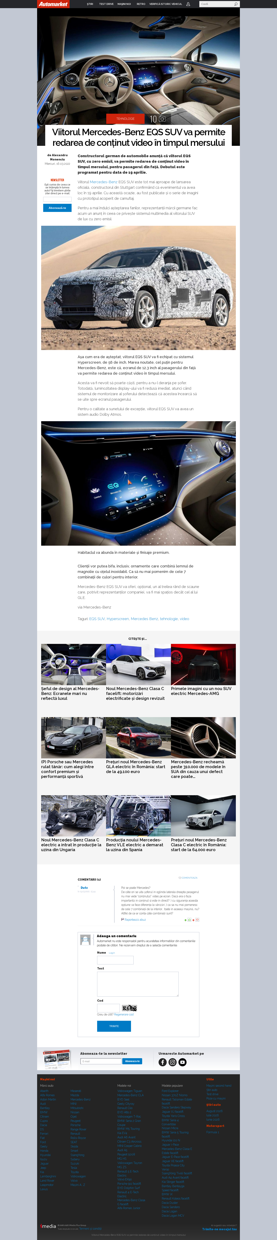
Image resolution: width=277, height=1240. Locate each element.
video (184, 619)
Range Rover (78, 1129)
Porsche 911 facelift (129, 1183)
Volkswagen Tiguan (129, 1091)
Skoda (74, 1146)
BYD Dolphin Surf (128, 1188)
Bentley (45, 1108)
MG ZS (121, 1167)
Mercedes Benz (144, 619)
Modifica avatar (85, 940)
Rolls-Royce (78, 1138)
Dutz (84, 887)
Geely (43, 1146)
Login (188, 4)
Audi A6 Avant (126, 1137)
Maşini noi (47, 1079)
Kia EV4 (122, 1133)
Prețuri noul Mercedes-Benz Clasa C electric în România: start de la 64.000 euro (199, 845)
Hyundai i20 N (171, 1140)
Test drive (212, 1094)
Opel (74, 1116)
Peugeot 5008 (126, 1154)
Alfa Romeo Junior (128, 1208)
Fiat (42, 1138)
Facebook (163, 1062)
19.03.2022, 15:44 (88, 891)
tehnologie (169, 619)
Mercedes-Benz (103, 182)
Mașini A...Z (78, 1185)
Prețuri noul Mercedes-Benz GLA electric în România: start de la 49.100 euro (135, 766)
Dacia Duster (170, 1202)
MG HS (121, 1158)
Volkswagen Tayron (129, 1163)
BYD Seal (123, 1099)
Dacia (43, 1125)
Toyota (75, 1172)
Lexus (44, 1189)
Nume (101, 952)
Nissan (75, 1112)
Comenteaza (189, 878)
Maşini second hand (218, 1085)
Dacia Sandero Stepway (176, 1107)
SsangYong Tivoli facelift (177, 1173)
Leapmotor (47, 1185)
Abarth (44, 1091)
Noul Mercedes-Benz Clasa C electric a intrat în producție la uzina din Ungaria (71, 845)
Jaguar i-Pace (170, 1144)
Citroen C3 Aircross (129, 1141)
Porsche (76, 1125)
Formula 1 (212, 1132)
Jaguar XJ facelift (172, 1111)
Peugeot (76, 1120)
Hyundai (45, 1155)
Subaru (75, 1159)
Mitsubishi (77, 1108)
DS (42, 1129)
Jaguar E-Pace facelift (175, 1156)
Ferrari (44, 1133)
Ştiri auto (211, 1090)
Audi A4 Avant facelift (175, 1177)
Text (100, 968)
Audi (43, 1103)
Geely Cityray (125, 1103)
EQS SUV (97, 619)
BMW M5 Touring (128, 1128)
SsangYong (77, 1155)
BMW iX (167, 1194)
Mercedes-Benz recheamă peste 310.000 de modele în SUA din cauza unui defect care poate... (198, 769)
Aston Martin (48, 1099)
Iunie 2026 (213, 1119)
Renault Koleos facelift (175, 1198)
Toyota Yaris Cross (173, 1116)
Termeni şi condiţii (90, 1228)
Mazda (75, 1095)
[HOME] (53, 4)
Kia (42, 1172)
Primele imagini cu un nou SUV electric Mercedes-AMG (201, 691)
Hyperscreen (118, 619)
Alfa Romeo (47, 1095)
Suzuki (75, 1163)
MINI (73, 1103)
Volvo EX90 (124, 1179)
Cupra (44, 1120)
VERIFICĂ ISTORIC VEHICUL (165, 4)
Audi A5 (122, 1150)
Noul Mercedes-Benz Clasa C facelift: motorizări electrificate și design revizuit (135, 693)
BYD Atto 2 (124, 1112)
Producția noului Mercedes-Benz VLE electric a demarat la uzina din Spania (134, 845)
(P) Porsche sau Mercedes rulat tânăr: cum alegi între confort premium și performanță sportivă (67, 769)
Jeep (43, 1167)
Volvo (74, 1180)
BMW (44, 1112)
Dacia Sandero (171, 1207)
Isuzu (43, 1159)
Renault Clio (124, 1108)
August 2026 (214, 1111)
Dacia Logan (169, 1211)
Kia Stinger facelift (173, 1181)
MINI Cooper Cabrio (129, 1145)
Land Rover (47, 1180)
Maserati (76, 1091)
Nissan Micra (170, 1128)
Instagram (173, 1062)
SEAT (74, 1142)
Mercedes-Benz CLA (130, 1095)
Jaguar (44, 1163)
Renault (75, 1133)
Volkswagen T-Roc (129, 1116)
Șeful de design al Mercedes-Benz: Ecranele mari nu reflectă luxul (70, 693)
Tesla (74, 1167)
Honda (44, 1150)
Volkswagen (78, 1176)
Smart (74, 1150)
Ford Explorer (170, 1091)
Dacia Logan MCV (173, 1215)
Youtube (182, 1062)
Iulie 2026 (212, 1115)
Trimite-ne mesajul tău (219, 1229)
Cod (100, 1000)
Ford (43, 1142)
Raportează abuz (135, 919)
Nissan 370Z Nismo (174, 1095)
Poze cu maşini (215, 1098)
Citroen (44, 1116)
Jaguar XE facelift (173, 1161)
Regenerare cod (124, 1014)
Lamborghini (48, 1176)
